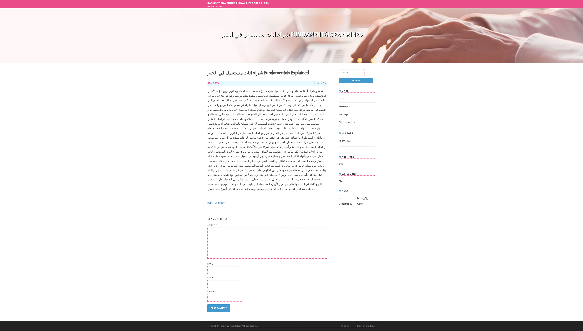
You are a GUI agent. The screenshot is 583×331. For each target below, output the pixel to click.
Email (211, 277)
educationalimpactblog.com (231, 326)
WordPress (361, 203)
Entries (362, 198)
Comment (212, 225)
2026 (341, 164)
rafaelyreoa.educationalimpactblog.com (238, 3)
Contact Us (345, 326)
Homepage (343, 106)
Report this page (216, 203)
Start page (343, 114)
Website (212, 291)
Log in (341, 98)
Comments (345, 203)
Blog (325, 83)
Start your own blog (347, 122)
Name (211, 264)
